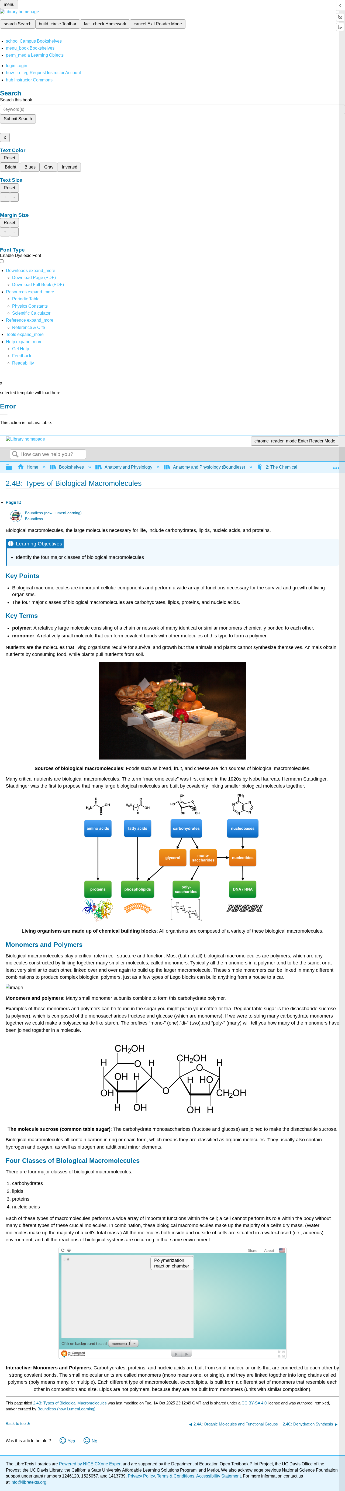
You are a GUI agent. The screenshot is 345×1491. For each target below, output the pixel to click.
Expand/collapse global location (336, 466)
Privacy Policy (141, 1476)
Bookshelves (71, 467)
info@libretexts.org (27, 1482)
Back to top (16, 1423)
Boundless (34, 519)
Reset (9, 158)
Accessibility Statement (218, 1476)
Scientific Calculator (31, 313)
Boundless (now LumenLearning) (53, 513)
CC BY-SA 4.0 (254, 1403)
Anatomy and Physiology (128, 467)
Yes (71, 1441)
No (94, 1441)
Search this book (16, 100)
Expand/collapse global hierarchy (12, 467)
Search (15, 454)
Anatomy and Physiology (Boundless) (209, 467)
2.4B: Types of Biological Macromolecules (70, 1403)
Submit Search (18, 118)
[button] (21, 355)
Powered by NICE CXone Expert (91, 1464)
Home (32, 467)
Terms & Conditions (175, 1476)
